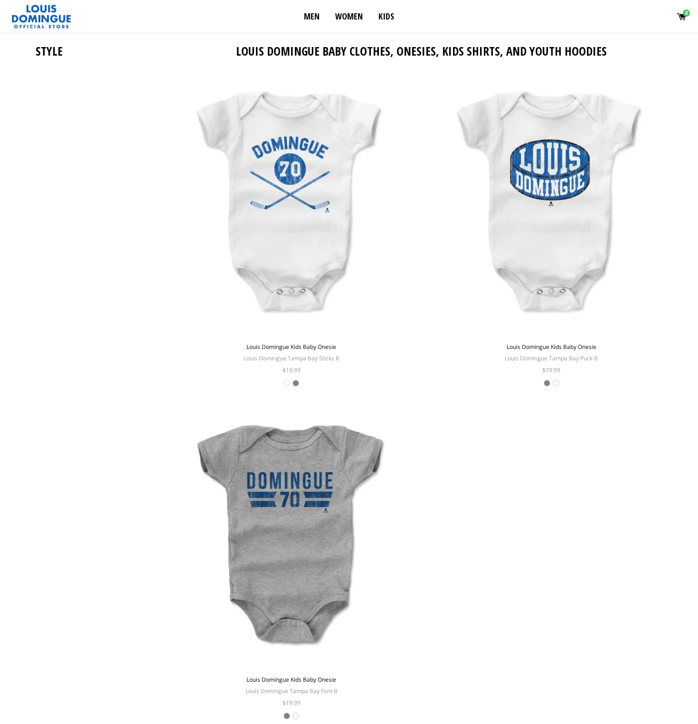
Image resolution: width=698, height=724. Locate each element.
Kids (386, 16)
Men (312, 16)
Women (349, 16)
